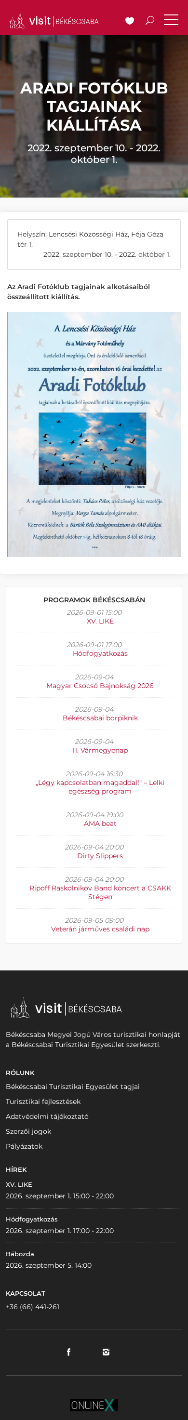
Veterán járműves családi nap (100, 929)
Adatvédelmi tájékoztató (47, 1116)
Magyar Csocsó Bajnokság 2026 (100, 685)
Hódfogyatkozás (100, 653)
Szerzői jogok (28, 1131)
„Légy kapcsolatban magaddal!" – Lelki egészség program (100, 787)
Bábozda (20, 1254)
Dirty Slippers (100, 855)
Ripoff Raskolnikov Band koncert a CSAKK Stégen (100, 892)
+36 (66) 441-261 (32, 1306)
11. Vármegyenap (100, 750)
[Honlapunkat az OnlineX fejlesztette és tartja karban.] (94, 1404)
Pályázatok (24, 1146)
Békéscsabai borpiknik (100, 718)
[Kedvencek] (129, 21)
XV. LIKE (100, 621)
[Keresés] (150, 21)
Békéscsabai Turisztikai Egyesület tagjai (73, 1086)
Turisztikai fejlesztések (43, 1101)
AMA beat (100, 823)
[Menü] (171, 21)
